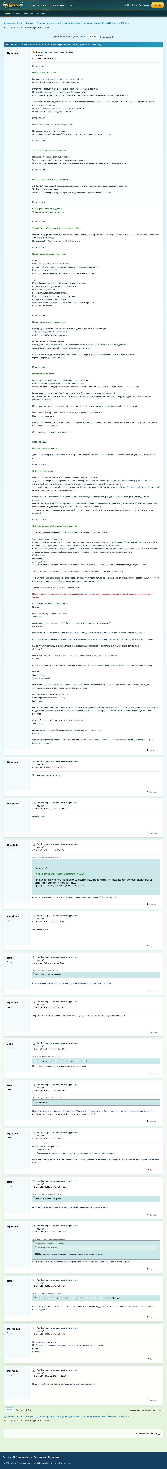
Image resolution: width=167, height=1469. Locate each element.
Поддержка (58, 5)
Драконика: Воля (13, 23)
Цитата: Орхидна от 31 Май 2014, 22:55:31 (46, 857)
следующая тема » (78, 37)
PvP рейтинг (28, 14)
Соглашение (40, 1457)
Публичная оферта (22, 1457)
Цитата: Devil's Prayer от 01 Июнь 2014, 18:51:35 (49, 1239)
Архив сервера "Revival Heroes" (101, 23)
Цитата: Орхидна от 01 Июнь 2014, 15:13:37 (47, 1056)
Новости (34, 5)
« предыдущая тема (61, 37)
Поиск (16, 14)
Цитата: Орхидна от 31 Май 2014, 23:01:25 (46, 970)
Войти (134, 5)
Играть (157, 5)
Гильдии (41, 14)
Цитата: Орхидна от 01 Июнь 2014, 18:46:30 (47, 1194)
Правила (7, 1457)
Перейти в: (140, 1434)
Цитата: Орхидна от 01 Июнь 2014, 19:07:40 (47, 1293)
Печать (93, 37)
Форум (45, 5)
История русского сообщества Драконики (58, 23)
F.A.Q (124, 23)
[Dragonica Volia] (14, 5)
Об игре (72, 5)
